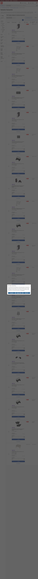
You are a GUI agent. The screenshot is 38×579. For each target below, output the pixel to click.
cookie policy (22, 290)
